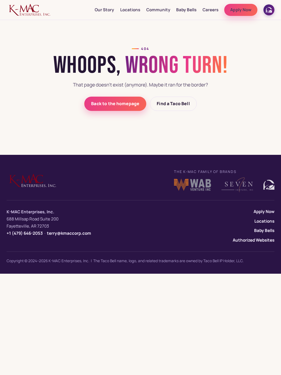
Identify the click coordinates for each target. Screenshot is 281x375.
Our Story (104, 10)
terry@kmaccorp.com (69, 233)
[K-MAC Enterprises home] (30, 9)
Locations (130, 10)
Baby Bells (186, 10)
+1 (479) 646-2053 (25, 233)
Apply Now (240, 10)
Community (158, 10)
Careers (210, 10)
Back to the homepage (115, 103)
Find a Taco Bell (173, 103)
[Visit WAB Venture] (192, 185)
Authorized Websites (253, 240)
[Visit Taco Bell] (268, 9)
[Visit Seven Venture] (237, 184)
